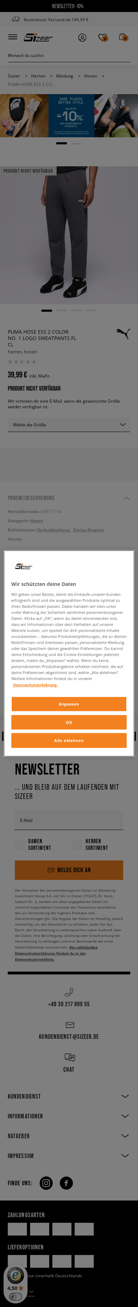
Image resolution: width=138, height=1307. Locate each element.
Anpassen (69, 703)
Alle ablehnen (69, 740)
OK (69, 722)
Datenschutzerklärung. (35, 684)
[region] (69, 653)
